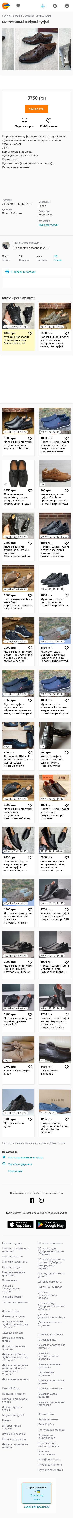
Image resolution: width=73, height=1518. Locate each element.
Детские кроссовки (14, 1433)
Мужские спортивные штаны (51, 1382)
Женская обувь (11, 1267)
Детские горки (11, 1311)
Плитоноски (9, 1280)
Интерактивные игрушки (12, 1427)
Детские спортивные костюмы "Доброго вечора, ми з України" (15, 1369)
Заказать (36, 109)
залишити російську (36, 1506)
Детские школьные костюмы (14, 1347)
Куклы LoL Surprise (50, 1286)
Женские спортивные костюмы (15, 1250)
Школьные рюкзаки (14, 1439)
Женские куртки (12, 1243)
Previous (2, 49)
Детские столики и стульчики (50, 1324)
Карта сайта (46, 1413)
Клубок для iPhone (50, 1464)
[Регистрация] (54, 5)
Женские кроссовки (50, 1243)
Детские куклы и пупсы (12, 1408)
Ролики (6, 1420)
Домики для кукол (13, 1316)
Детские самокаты (50, 1281)
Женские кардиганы (14, 1261)
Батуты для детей (13, 1415)
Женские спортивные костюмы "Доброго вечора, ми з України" (52, 1264)
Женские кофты (12, 1296)
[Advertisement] (36, 82)
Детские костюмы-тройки (13, 1339)
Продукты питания (14, 1393)
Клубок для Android (50, 1469)
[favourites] (18, 5)
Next (70, 49)
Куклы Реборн (11, 1388)
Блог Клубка (46, 1424)
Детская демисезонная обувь (51, 1316)
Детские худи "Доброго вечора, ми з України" (51, 1306)
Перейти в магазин (23, 271)
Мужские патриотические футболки (48, 1355)
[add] (42, 5)
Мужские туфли (48, 224)
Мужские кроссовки (50, 1334)
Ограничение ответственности (48, 1445)
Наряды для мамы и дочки (51, 1275)
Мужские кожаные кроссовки (49, 1365)
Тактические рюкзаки (15, 1301)
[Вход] (67, 5)
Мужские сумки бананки (48, 1395)
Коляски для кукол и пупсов (15, 1400)
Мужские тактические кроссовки (51, 1403)
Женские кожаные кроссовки (13, 1274)
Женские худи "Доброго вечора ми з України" (51, 1251)
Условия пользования (46, 1453)
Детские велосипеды (15, 1379)
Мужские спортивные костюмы (51, 1346)
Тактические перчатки (46, 1374)
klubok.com (6, 6)
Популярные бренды (51, 1429)
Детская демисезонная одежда (47, 1294)
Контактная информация (46, 1436)
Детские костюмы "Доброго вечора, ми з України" (15, 1324)
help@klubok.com (49, 1459)
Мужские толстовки (50, 1388)
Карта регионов (48, 1419)
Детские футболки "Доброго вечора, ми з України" (15, 1357)
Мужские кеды (47, 1339)
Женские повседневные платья (11, 1288)
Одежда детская (12, 1332)
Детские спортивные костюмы (15, 1446)
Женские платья (12, 1256)
